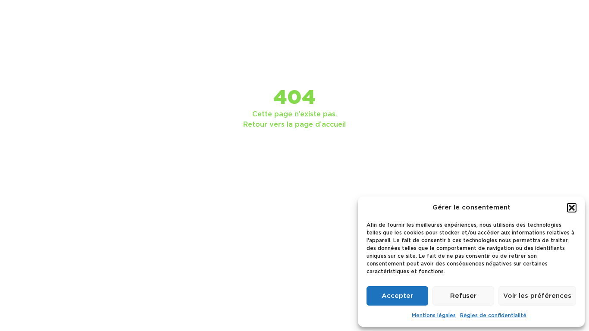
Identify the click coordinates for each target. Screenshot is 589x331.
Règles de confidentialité (493, 315)
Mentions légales (434, 315)
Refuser (463, 296)
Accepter (397, 296)
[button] (571, 207)
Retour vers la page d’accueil (294, 124)
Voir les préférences (537, 296)
